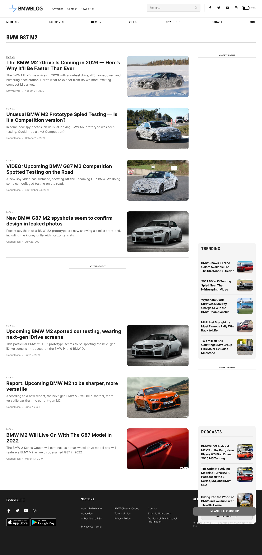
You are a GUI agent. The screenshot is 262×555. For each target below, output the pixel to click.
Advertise (57, 9)
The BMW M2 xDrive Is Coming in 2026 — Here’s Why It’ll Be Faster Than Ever (63, 65)
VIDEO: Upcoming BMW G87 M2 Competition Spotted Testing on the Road (59, 169)
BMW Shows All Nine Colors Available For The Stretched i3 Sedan (217, 267)
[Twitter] (219, 8)
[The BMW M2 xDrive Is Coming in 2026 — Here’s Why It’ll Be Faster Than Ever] (158, 76)
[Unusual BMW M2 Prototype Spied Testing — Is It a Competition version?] (158, 128)
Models (11, 22)
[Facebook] (210, 8)
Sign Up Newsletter (159, 513)
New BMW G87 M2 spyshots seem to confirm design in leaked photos (59, 221)
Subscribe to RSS (91, 518)
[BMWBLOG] (37, 500)
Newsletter (87, 9)
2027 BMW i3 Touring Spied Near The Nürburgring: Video (216, 285)
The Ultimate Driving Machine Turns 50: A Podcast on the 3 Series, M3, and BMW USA (216, 477)
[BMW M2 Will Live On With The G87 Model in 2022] (158, 448)
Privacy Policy (123, 518)
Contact (72, 9)
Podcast (216, 22)
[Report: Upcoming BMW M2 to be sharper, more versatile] (158, 397)
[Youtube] (227, 8)
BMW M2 (10, 57)
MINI (253, 22)
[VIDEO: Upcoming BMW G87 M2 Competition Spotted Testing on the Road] (158, 180)
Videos (133, 22)
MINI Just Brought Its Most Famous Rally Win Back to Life (217, 326)
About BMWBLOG (91, 508)
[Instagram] (236, 8)
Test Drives (55, 22)
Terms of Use (123, 513)
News (94, 22)
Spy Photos (174, 22)
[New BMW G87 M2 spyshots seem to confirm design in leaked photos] (158, 231)
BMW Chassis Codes (127, 508)
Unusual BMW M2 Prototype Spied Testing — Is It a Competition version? (61, 117)
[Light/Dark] (246, 8)
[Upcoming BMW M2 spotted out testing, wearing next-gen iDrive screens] (158, 345)
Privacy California (91, 526)
